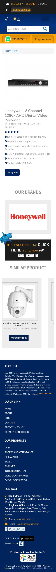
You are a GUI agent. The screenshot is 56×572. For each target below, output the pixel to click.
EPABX (8, 461)
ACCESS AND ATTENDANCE (19, 452)
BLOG (8, 417)
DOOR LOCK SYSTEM (16, 480)
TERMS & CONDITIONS (17, 431)
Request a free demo (23, 3)
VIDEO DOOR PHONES (16, 475)
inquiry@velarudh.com (28, 523)
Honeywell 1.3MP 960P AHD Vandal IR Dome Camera (35, 324)
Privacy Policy (19, 568)
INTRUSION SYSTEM (15, 470)
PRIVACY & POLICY (14, 427)
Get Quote (12, 172)
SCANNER (10, 466)
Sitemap (48, 568)
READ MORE (45, 393)
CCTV (8, 51)
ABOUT (8, 413)
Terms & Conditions (35, 568)
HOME (8, 408)
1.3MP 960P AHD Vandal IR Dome (35, 328)
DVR (16, 51)
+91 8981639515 (20, 9)
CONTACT (10, 422)
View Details (35, 338)
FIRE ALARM (11, 456)
